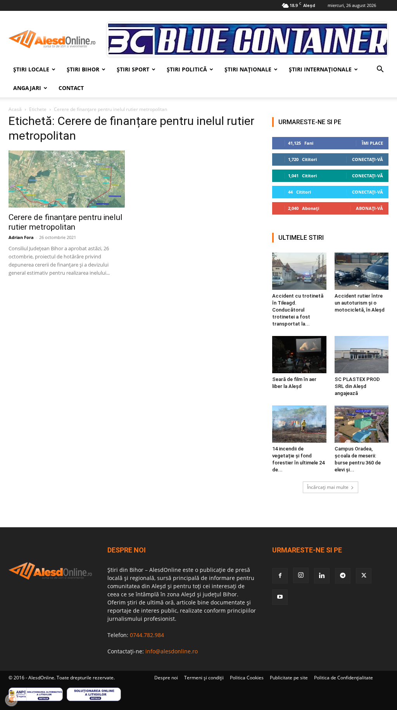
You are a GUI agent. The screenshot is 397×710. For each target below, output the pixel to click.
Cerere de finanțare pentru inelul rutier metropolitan (66, 222)
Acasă (15, 109)
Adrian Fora (21, 237)
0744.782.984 (147, 635)
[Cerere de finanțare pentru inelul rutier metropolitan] (67, 179)
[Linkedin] (322, 576)
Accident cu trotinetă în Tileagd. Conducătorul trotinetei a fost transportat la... (297, 310)
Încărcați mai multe (328, 487)
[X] (363, 576)
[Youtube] (280, 597)
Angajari (27, 88)
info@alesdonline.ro (171, 651)
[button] (380, 70)
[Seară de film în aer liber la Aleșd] (299, 354)
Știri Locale (31, 69)
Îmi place (372, 143)
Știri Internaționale (320, 69)
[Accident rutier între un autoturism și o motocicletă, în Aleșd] (362, 271)
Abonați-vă (369, 208)
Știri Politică (187, 69)
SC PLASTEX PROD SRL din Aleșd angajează (357, 386)
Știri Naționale (247, 69)
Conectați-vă (367, 159)
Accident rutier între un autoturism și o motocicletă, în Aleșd (360, 303)
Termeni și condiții (204, 677)
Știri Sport (133, 69)
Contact (71, 88)
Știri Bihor (83, 69)
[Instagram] (301, 575)
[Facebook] (280, 576)
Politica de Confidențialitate (343, 677)
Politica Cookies (247, 677)
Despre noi (166, 677)
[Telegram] (342, 576)
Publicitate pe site (289, 677)
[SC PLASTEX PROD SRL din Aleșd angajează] (362, 354)
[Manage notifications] (11, 700)
